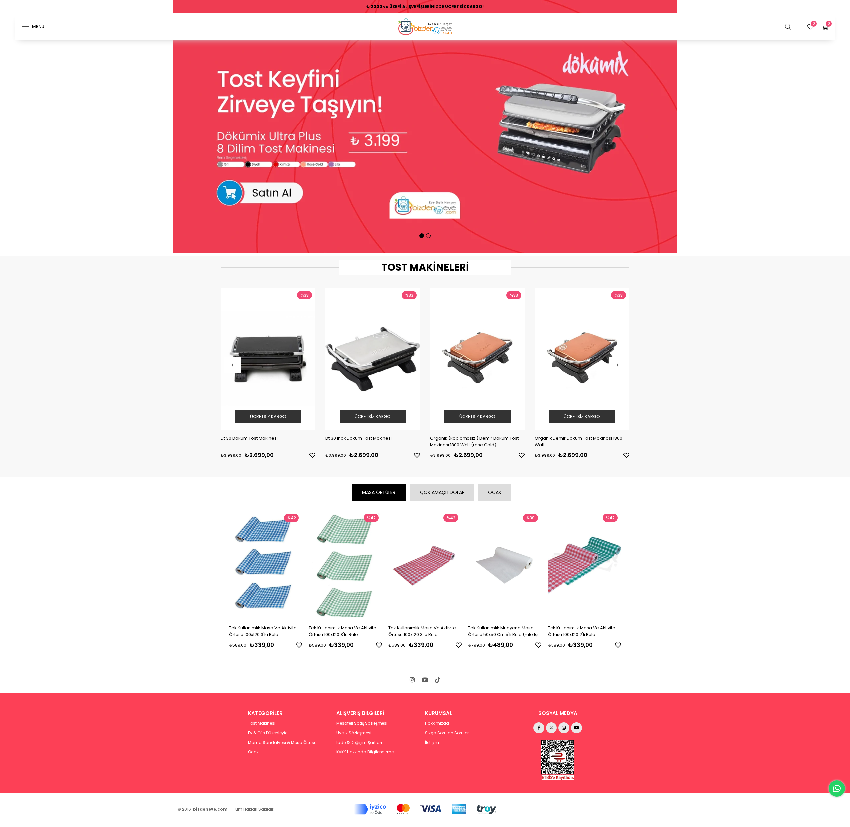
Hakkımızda (437, 723)
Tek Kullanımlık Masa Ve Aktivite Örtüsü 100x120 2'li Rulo (502, 631)
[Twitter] (551, 727)
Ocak (253, 752)
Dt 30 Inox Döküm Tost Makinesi (254, 438)
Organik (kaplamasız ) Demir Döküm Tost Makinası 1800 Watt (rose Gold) (369, 441)
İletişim (432, 742)
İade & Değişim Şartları (359, 742)
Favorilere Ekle (312, 455)
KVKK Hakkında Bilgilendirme (365, 752)
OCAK (494, 492)
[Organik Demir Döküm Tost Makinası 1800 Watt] (477, 359)
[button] (421, 235)
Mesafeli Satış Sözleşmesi (361, 723)
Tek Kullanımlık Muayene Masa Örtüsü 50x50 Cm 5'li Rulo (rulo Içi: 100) (424, 631)
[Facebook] (538, 727)
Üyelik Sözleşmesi (353, 733)
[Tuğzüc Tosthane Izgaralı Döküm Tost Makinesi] (582, 359)
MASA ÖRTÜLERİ (379, 492)
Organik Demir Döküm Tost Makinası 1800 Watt (474, 441)
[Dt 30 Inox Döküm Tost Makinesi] (268, 359)
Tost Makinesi (261, 723)
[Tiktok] (437, 679)
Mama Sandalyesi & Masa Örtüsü (282, 742)
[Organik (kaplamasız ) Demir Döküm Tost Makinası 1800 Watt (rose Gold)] (372, 359)
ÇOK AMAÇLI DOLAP (442, 492)
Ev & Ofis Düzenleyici (268, 733)
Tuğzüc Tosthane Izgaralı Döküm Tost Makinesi (575, 441)
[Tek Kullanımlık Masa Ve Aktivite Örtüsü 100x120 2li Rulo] (504, 565)
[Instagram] (412, 679)
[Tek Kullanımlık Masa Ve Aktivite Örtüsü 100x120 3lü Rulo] (265, 565)
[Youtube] (425, 679)
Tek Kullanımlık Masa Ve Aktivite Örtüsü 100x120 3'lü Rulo (263, 631)
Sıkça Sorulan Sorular (447, 733)
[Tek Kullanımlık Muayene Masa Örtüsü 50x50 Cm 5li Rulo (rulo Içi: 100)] (425, 565)
